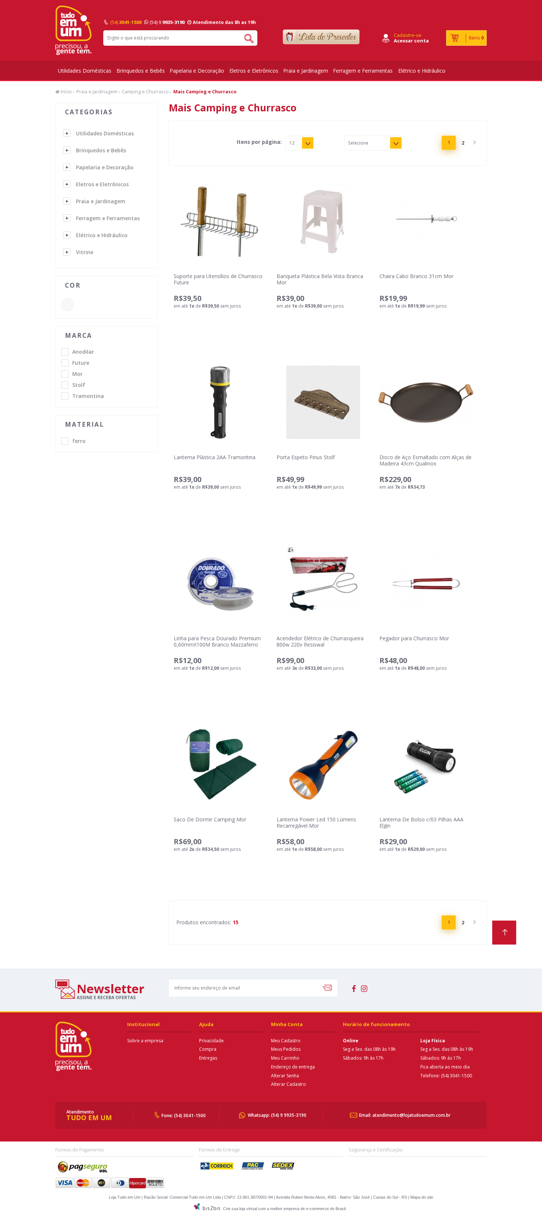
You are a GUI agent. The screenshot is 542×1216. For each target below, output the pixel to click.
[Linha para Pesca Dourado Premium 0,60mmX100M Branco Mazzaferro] (220, 583)
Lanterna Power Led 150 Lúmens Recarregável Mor (316, 822)
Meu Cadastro (285, 1040)
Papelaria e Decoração (197, 70)
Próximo (473, 143)
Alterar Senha (285, 1076)
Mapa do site (421, 1197)
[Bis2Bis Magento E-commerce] (207, 1208)
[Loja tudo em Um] (73, 30)
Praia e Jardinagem (305, 70)
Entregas (208, 1058)
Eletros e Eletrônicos (253, 70)
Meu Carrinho (285, 1058)
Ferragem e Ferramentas (363, 70)
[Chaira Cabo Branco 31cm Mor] (426, 221)
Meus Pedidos (285, 1049)
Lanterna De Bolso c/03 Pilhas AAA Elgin (421, 822)
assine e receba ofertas (106, 997)
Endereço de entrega (293, 1067)
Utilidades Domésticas (84, 70)
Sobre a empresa (145, 1040)
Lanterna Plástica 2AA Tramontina (215, 457)
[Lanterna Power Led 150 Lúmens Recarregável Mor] (323, 764)
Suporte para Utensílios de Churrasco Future (218, 279)
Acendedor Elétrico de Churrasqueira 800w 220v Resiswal (320, 641)
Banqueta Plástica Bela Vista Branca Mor (320, 279)
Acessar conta (411, 40)
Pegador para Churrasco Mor (414, 638)
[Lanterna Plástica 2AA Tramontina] (220, 402)
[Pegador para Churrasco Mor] (426, 583)
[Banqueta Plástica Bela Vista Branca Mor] (323, 221)
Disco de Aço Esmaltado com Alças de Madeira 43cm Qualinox (425, 460)
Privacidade (211, 1040)
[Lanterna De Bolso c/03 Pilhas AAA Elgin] (426, 764)
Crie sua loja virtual (240, 1208)
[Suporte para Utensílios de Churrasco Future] (220, 221)
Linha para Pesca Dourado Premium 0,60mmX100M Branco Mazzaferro (217, 641)
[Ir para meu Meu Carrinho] (466, 38)
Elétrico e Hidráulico (421, 70)
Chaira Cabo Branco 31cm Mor (416, 276)
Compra (207, 1049)
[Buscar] (246, 38)
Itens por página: (259, 142)
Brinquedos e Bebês (141, 70)
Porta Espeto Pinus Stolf (306, 457)
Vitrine (84, 252)
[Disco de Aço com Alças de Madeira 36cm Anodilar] (426, 402)
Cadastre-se (407, 35)
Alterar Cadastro (288, 1084)
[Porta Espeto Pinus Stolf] (323, 402)
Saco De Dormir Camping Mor (210, 819)
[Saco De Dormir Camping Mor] (220, 764)
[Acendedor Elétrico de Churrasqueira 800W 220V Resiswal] (323, 583)
